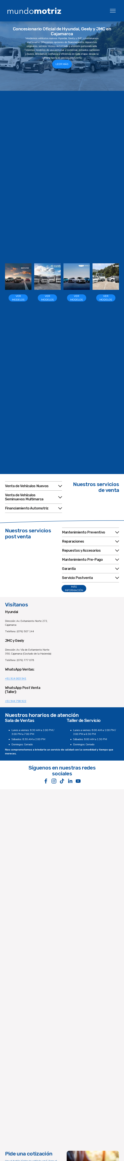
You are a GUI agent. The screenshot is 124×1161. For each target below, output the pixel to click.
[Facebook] (45, 781)
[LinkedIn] (70, 781)
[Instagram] (54, 781)
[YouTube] (78, 781)
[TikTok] (62, 781)
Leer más (62, 64)
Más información (74, 588)
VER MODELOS (18, 297)
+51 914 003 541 (15, 678)
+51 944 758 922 (15, 701)
